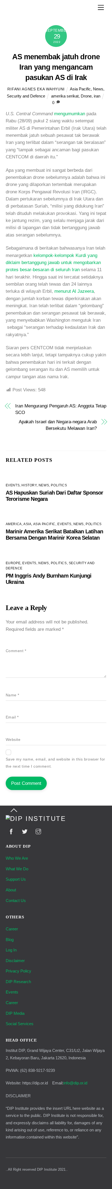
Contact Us (16, 900)
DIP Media (15, 1013)
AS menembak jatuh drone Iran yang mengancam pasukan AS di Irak (56, 67)
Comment (16, 651)
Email (12, 717)
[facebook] (11, 831)
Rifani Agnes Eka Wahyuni (36, 89)
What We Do (17, 868)
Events (13, 485)
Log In (11, 950)
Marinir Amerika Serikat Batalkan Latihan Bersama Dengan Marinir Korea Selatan (54, 534)
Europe (13, 563)
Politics (59, 485)
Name (12, 695)
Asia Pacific (80, 89)
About (11, 890)
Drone (86, 96)
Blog (10, 939)
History (28, 485)
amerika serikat (65, 96)
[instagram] (38, 831)
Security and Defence (26, 96)
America (14, 524)
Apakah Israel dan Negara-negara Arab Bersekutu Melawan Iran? (58, 425)
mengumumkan (69, 113)
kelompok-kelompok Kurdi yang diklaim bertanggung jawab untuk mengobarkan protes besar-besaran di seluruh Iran (53, 263)
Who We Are (17, 858)
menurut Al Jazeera (74, 291)
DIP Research (18, 981)
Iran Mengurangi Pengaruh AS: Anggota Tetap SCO (60, 409)
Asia (27, 524)
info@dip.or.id (75, 1083)
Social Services (19, 1023)
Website (13, 740)
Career (12, 929)
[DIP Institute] (36, 818)
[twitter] (24, 831)
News (98, 89)
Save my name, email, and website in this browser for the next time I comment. (55, 762)
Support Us (16, 879)
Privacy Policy (18, 971)
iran (97, 96)
